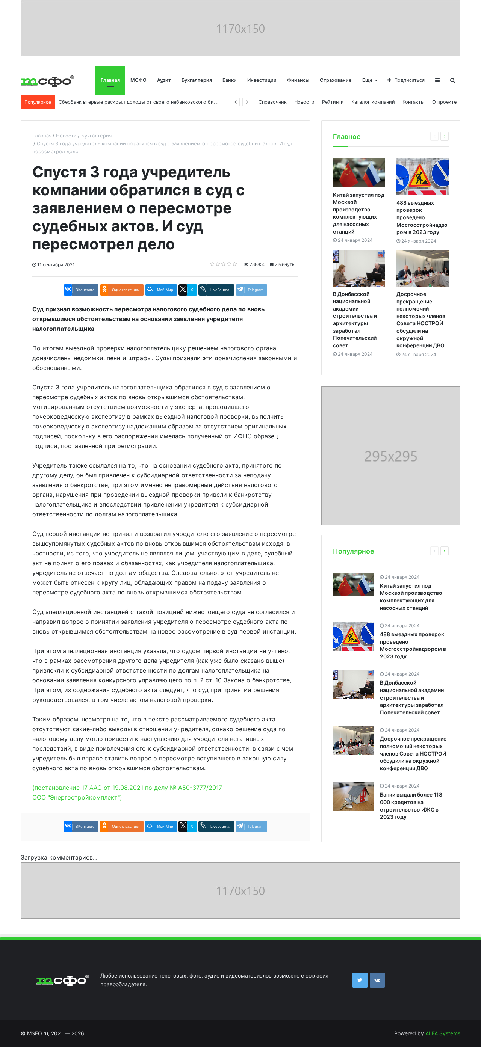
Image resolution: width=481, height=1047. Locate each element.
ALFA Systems (442, 1033)
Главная (110, 80)
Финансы (298, 80)
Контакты (413, 102)
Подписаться (409, 80)
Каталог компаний (373, 102)
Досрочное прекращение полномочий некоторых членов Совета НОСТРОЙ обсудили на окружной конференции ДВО (413, 753)
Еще (367, 80)
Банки (229, 80)
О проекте (444, 102)
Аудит (164, 80)
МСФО (138, 80)
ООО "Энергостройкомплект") (77, 797)
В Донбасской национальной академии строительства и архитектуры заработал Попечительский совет (412, 697)
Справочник (273, 102)
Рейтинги (333, 102)
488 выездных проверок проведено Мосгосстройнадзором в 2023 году (422, 217)
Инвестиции (262, 80)
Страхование (336, 80)
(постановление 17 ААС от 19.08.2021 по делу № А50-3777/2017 (127, 787)
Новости (304, 102)
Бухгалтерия (197, 80)
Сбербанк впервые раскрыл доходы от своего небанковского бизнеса (143, 102)
